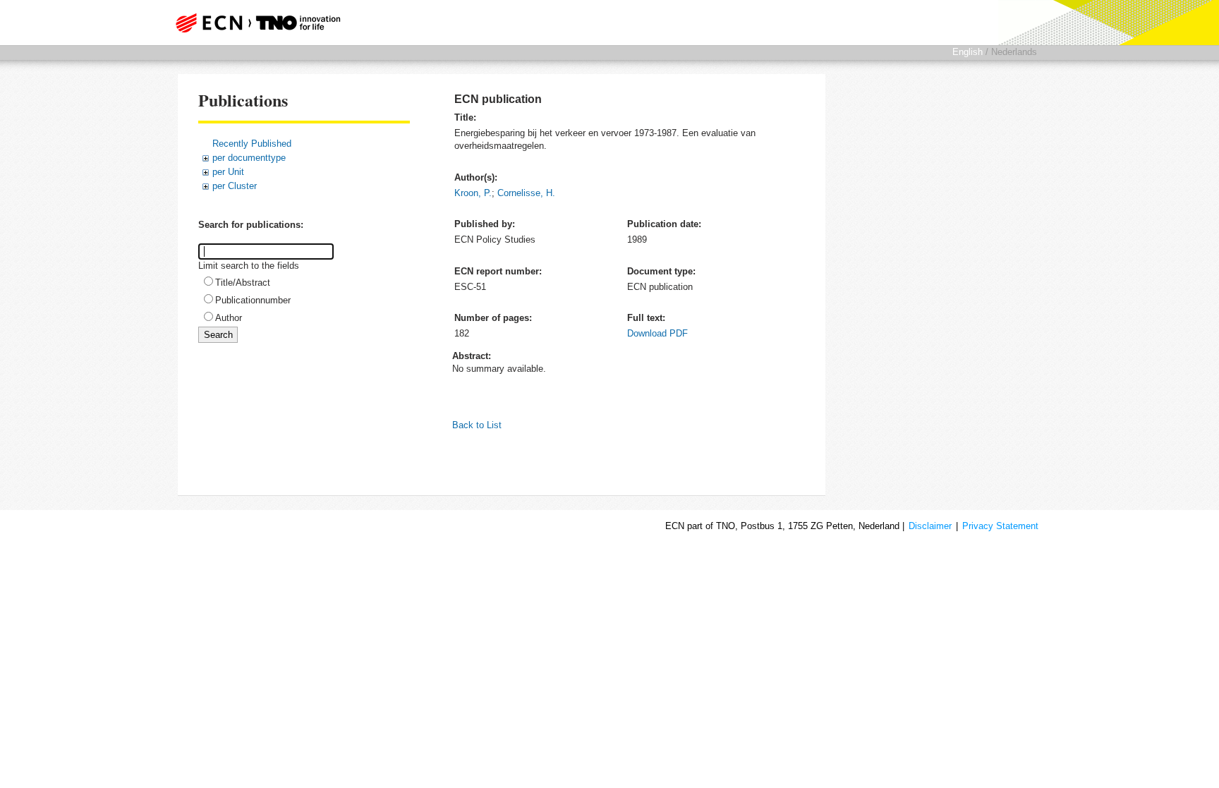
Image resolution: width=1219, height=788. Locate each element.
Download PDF (657, 333)
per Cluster (234, 186)
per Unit (228, 171)
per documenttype (249, 157)
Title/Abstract (242, 282)
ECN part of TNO (253, 22)
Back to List (477, 425)
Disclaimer (930, 526)
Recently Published (251, 143)
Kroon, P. (473, 193)
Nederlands (1014, 52)
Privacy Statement (1000, 526)
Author (228, 318)
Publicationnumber (253, 300)
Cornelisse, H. (526, 193)
